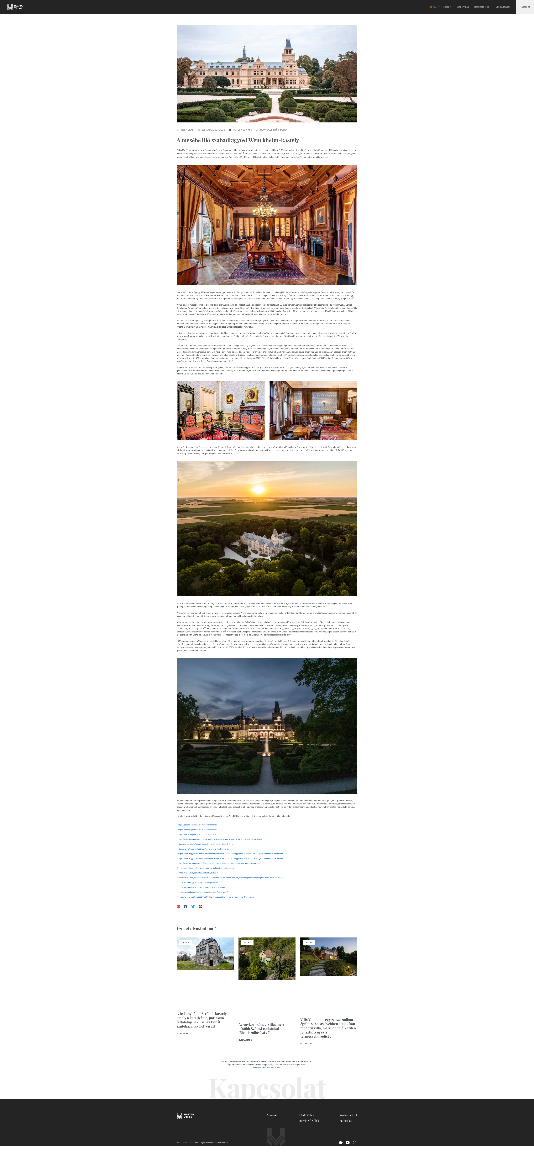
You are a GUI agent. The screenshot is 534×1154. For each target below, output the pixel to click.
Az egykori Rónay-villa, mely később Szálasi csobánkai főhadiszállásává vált (261, 1028)
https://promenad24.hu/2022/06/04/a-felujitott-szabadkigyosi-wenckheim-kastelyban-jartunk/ (216, 897)
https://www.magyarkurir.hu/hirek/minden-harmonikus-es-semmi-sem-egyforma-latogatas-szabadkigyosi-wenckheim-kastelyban (230, 854)
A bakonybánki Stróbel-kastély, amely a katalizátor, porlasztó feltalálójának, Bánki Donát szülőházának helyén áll (202, 1019)
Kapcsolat (525, 7)
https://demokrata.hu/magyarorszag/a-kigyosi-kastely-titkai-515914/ (205, 844)
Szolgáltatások (503, 7)
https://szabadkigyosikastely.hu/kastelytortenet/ (197, 825)
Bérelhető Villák (482, 7)
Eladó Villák (463, 7)
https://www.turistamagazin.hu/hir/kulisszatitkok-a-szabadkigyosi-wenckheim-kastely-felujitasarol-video (220, 839)
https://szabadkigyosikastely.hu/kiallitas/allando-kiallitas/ (202, 887)
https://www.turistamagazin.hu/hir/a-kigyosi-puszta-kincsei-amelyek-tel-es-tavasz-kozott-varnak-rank (219, 863)
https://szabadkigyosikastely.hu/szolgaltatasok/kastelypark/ (203, 892)
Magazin (447, 7)
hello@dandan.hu (261, 1067)
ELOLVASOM (182, 1033)
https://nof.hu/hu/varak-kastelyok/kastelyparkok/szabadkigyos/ (203, 849)
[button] (178, 906)
